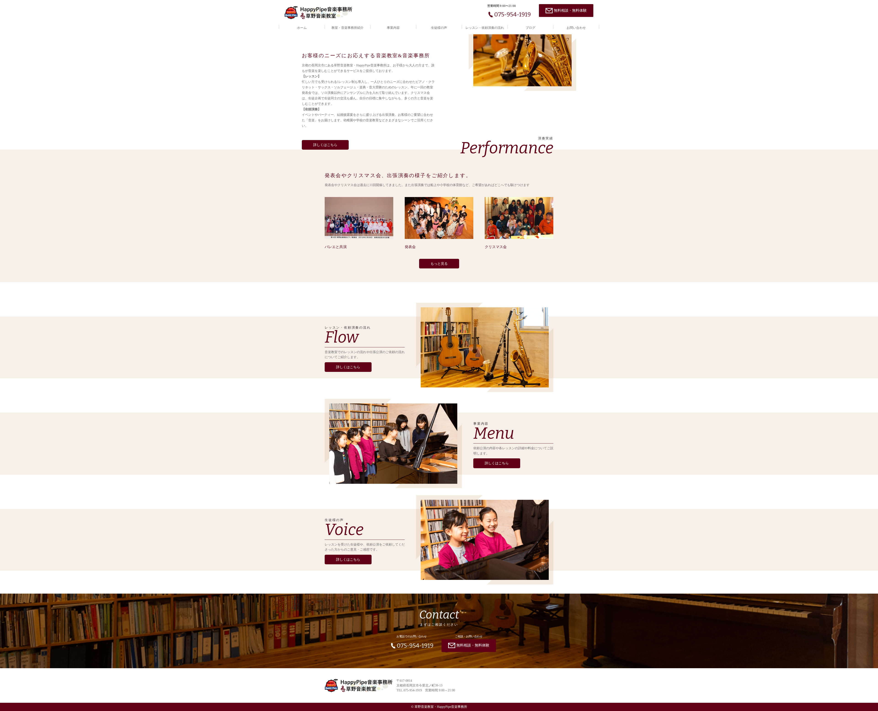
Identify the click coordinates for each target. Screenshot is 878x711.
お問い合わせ (576, 28)
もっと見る (439, 263)
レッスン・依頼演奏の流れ (485, 28)
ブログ (530, 28)
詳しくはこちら (325, 145)
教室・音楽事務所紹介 (348, 28)
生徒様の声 (439, 28)
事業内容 (393, 28)
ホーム (302, 28)
